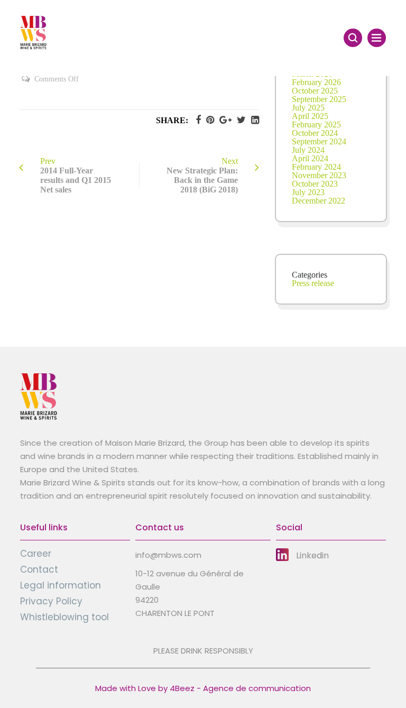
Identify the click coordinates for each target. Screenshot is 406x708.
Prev (75, 175)
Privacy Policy (51, 601)
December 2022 (318, 200)
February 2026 (316, 82)
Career (35, 553)
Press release (313, 283)
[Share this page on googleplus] (223, 120)
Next (202, 175)
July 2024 (308, 149)
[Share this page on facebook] (195, 120)
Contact (39, 569)
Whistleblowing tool (64, 617)
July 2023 (308, 192)
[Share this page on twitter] (239, 120)
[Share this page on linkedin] (252, 120)
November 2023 (319, 175)
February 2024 (316, 166)
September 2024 (319, 141)
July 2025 (308, 107)
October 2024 (315, 132)
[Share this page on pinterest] (207, 120)
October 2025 (315, 90)
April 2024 (310, 158)
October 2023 (315, 183)
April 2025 (310, 116)
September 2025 (319, 99)
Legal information (60, 585)
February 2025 (316, 124)
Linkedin (312, 555)
